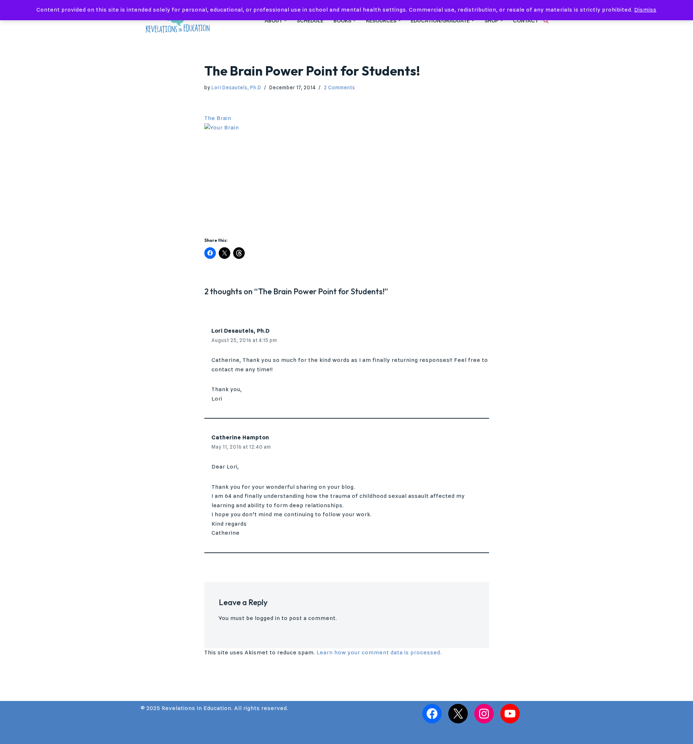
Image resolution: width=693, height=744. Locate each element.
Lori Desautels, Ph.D (236, 87)
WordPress (211, 735)
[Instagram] (484, 713)
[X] (458, 713)
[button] (285, 20)
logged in (267, 618)
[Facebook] (432, 713)
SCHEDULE (310, 20)
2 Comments (339, 87)
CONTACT (525, 20)
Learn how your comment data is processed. (379, 652)
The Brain (217, 118)
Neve (148, 735)
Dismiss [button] (645, 10)
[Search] (546, 20)
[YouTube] (510, 713)
